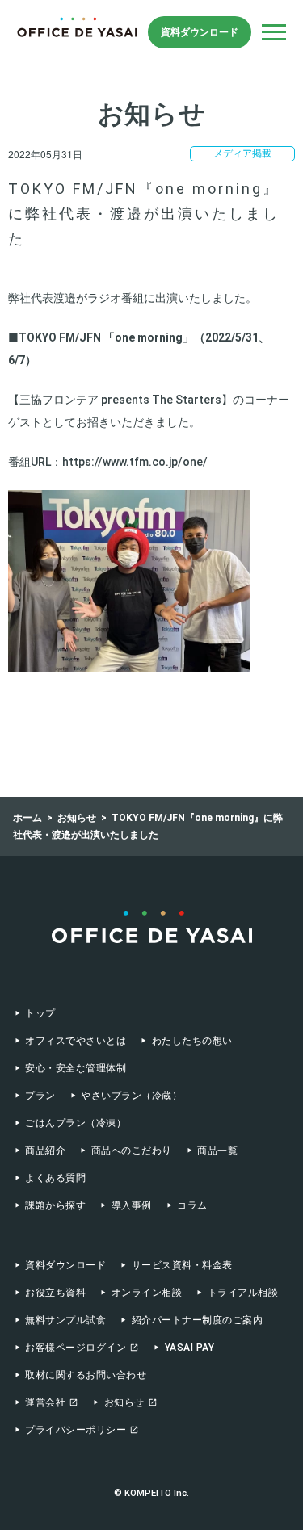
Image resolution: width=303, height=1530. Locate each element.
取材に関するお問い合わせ (85, 1375)
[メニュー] (274, 32)
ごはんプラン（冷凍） (75, 1123)
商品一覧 (217, 1150)
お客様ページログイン (75, 1347)
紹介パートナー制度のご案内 (197, 1320)
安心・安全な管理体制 (75, 1068)
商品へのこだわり (131, 1150)
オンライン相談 (147, 1292)
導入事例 (131, 1205)
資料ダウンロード (199, 32)
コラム (192, 1205)
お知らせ (124, 1402)
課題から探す (55, 1205)
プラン (40, 1095)
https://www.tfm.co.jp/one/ (135, 461)
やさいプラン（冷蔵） (131, 1095)
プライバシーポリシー (75, 1430)
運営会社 (45, 1402)
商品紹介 (45, 1150)
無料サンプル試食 (65, 1320)
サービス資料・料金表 (182, 1265)
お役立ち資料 (55, 1292)
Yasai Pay (189, 1347)
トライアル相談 (243, 1292)
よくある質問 (55, 1178)
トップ (40, 1013)
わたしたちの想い (192, 1040)
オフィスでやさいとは (75, 1040)
